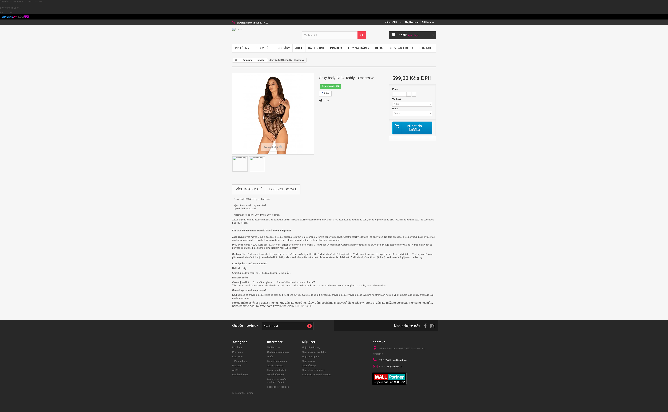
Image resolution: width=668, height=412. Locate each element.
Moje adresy (308, 361)
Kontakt (426, 48)
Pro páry (283, 48)
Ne (11, 12)
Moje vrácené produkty (314, 352)
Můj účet (308, 342)
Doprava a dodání (276, 370)
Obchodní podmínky (278, 352)
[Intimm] (264, 35)
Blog (379, 48)
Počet (395, 89)
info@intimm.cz (394, 366)
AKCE (299, 48)
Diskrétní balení (275, 374)
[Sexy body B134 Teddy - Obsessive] (240, 164)
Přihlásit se (428, 22)
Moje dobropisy (310, 356)
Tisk (326, 100)
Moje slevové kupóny (313, 370)
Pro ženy (242, 48)
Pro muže (262, 48)
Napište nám (412, 22)
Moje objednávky (311, 347)
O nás (270, 356)
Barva (396, 108)
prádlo (336, 48)
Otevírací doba (400, 48)
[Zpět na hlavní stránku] (236, 60)
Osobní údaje (309, 365)
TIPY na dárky (358, 48)
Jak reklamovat (275, 365)
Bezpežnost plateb (277, 361)
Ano (2, 12)
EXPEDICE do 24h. (283, 189)
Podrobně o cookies (278, 387)
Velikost (397, 99)
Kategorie (316, 48)
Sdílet (326, 93)
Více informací (249, 189)
